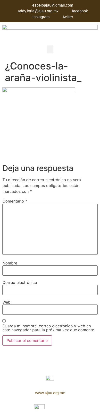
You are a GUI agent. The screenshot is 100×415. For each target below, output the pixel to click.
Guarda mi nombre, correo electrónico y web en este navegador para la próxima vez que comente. (48, 328)
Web (6, 302)
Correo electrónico (19, 282)
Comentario (14, 201)
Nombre (9, 263)
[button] (50, 49)
